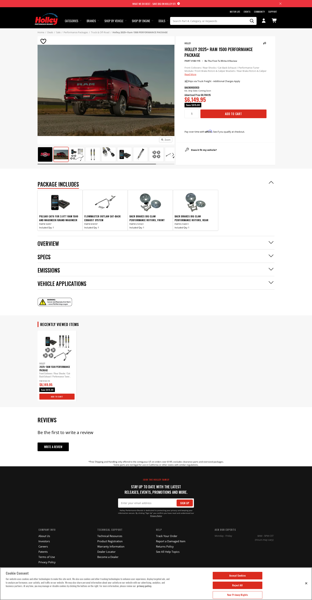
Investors (44, 541)
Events (247, 11)
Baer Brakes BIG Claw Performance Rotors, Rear (191, 218)
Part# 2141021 (136, 224)
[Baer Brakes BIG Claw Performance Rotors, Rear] (195, 202)
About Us (44, 536)
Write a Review (53, 447)
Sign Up (184, 503)
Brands (91, 21)
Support (272, 11)
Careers (43, 546)
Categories (71, 21)
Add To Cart (233, 114)
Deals (162, 21)
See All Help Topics (167, 551)
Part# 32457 (45, 224)
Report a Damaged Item (170, 541)
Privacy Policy (156, 516)
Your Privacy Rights (237, 595)
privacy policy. (144, 586)
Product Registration (110, 541)
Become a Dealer (107, 557)
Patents (43, 551)
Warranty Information (110, 546)
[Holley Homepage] (46, 15)
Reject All (237, 585)
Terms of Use (46, 557)
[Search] (252, 21)
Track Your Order (166, 536)
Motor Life (235, 11)
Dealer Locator (106, 551)
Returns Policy (165, 546)
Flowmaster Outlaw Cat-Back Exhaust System (102, 218)
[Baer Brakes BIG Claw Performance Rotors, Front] (150, 202)
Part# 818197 (91, 224)
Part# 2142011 (182, 224)
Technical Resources (109, 536)
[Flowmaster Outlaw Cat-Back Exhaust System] (105, 202)
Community (259, 11)
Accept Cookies (237, 575)
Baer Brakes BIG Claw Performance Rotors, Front (147, 218)
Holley (188, 43)
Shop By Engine (141, 21)
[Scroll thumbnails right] (173, 154)
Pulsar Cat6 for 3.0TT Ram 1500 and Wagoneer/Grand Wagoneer (58, 218)
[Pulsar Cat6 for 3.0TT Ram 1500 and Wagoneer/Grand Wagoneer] (60, 202)
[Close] (306, 583)
